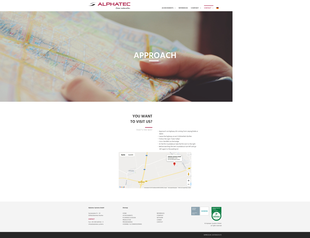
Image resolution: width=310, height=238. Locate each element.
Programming (127, 222)
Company (160, 215)
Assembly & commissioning (132, 224)
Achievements (128, 215)
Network (160, 218)
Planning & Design (129, 218)
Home (125, 213)
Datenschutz (217, 235)
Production (127, 220)
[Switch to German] (217, 7)
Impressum (207, 235)
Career (159, 220)
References (160, 213)
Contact (160, 222)
